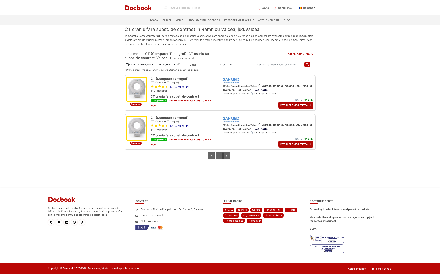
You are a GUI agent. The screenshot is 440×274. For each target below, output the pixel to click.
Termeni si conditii (382, 268)
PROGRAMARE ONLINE (240, 20)
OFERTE (291, 210)
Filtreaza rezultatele (140, 64)
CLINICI (166, 20)
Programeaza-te (234, 220)
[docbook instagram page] (75, 222)
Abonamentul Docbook (204, 20)
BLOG (287, 20)
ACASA (154, 20)
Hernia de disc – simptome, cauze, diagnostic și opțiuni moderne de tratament (342, 219)
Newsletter (255, 220)
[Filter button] (307, 64)
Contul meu (285, 7)
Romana (308, 7)
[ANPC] (327, 239)
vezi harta (261, 90)
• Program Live (158, 100)
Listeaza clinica (273, 215)
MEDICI (179, 20)
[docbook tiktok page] (83, 222)
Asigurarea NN (251, 215)
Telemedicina (270, 20)
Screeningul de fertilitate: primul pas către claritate (339, 209)
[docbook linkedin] (67, 222)
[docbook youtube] (60, 222)
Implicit (167, 64)
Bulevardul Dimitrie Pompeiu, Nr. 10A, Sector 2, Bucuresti (172, 209)
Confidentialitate (357, 268)
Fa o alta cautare (298, 53)
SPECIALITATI (273, 210)
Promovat (136, 104)
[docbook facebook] (52, 222)
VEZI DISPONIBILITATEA (294, 105)
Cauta (265, 7)
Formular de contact (152, 215)
